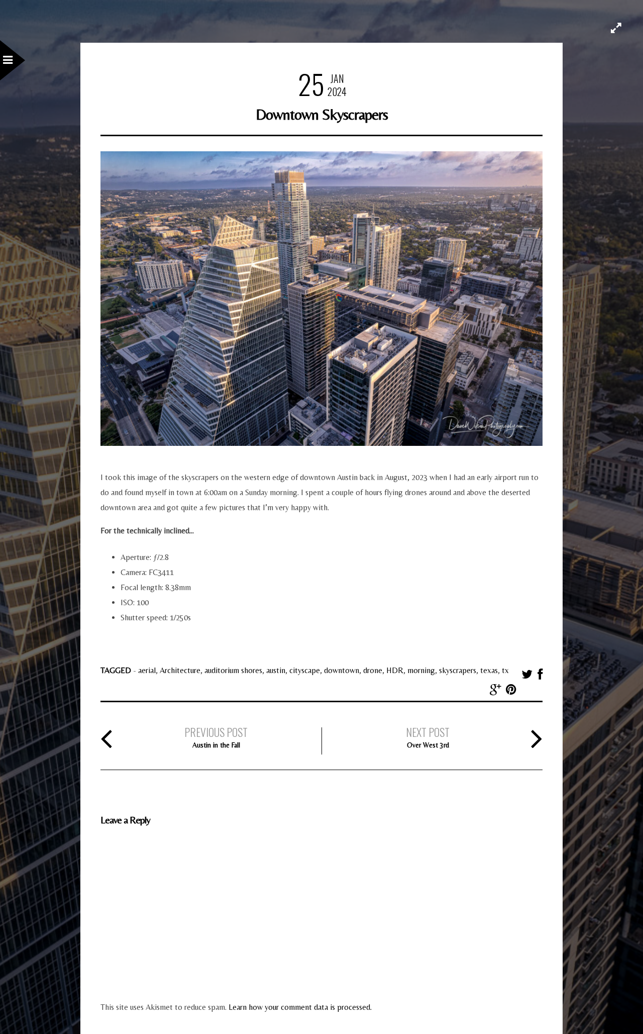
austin (275, 670)
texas (489, 670)
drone (372, 670)
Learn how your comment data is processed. (300, 1007)
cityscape (304, 670)
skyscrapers (457, 670)
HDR (394, 670)
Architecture (180, 670)
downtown (341, 670)
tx (505, 670)
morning (421, 670)
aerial (147, 670)
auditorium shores (233, 670)
